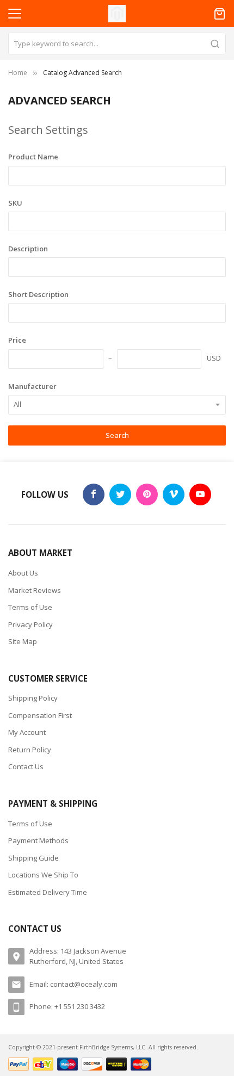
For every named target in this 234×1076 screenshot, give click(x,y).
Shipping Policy (33, 698)
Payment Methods (38, 840)
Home (17, 72)
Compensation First (40, 715)
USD (214, 358)
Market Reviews (34, 590)
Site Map (22, 641)
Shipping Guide (33, 858)
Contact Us (26, 766)
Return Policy (29, 750)
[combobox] (117, 43)
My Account (27, 732)
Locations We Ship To (43, 875)
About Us (23, 573)
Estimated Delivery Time (47, 892)
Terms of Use (30, 607)
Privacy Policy (30, 624)
